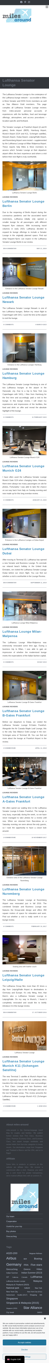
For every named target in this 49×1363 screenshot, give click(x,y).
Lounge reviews (10, 197)
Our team (10, 1216)
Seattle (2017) (22, 1295)
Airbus (11, 1258)
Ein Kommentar (9, 248)
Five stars (36, 1264)
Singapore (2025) (11, 1308)
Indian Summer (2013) (31, 1273)
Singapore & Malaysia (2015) (22, 1302)
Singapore (12, 1298)
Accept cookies (24, 1342)
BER (25, 1259)
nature (27, 1288)
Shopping (33, 1295)
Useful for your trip (14, 1226)
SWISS (39, 1312)
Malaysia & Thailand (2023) (17, 1285)
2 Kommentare (9, 748)
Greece (27, 1269)
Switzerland (10, 1295)
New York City (12, 1292)
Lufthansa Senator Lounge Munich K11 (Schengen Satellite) (23, 1066)
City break (10, 1312)
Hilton (39, 1269)
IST (7, 1277)
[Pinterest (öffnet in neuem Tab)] (25, 2)
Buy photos (11, 1231)
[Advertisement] (24, 51)
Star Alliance (32, 1308)
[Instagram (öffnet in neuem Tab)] (28, 2)
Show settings (25, 1357)
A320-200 (11, 1253)
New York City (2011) (34, 1292)
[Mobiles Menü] (47, 7)
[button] (45, 1318)
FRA (26, 1265)
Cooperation (11, 1221)
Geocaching (11, 1236)
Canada (24, 1277)
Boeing (38, 1258)
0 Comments (8, 324)
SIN (40, 1295)
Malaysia (37, 1281)
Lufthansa (36, 1276)
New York (38, 1288)
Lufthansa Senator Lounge (15, 1281)
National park (12, 1288)
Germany (13, 1264)
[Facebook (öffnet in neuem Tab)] (21, 2)
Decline (24, 1349)
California (15, 1277)
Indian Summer (12, 1273)
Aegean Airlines (35, 1253)
